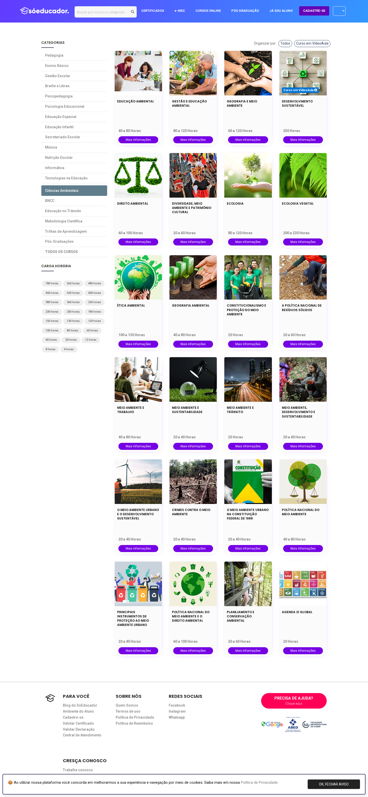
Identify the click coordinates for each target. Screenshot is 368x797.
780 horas (52, 283)
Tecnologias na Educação (66, 178)
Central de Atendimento (82, 735)
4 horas (69, 349)
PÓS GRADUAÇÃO (245, 11)
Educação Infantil (59, 127)
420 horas (73, 293)
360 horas (73, 302)
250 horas (94, 302)
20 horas (71, 339)
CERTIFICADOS (152, 11)
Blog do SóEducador (80, 705)
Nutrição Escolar (59, 158)
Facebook (177, 705)
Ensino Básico (57, 66)
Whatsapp (177, 717)
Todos (285, 43)
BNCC (49, 201)
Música (51, 147)
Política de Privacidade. (259, 782)
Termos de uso (128, 711)
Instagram (177, 711)
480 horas (94, 283)
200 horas (73, 311)
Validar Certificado (78, 723)
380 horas (52, 302)
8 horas (50, 349)
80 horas (72, 330)
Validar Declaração (79, 729)
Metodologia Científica (63, 221)
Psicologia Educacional (64, 106)
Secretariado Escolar (62, 137)
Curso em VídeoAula (312, 43)
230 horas (52, 311)
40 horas (51, 339)
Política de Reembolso (134, 723)
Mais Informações (138, 140)
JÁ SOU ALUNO (281, 11)
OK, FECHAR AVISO (334, 784)
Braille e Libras (57, 86)
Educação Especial (60, 117)
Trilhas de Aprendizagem (66, 231)
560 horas (73, 283)
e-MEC (179, 11)
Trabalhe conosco (78, 770)
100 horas (52, 330)
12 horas (90, 339)
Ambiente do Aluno (78, 711)
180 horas (94, 311)
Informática (54, 168)
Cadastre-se (73, 717)
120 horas (94, 321)
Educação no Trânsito (63, 211)
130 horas (73, 321)
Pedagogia (54, 55)
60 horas (92, 330)
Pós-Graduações (59, 241)
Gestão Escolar (57, 76)
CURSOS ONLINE (208, 11)
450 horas (52, 293)
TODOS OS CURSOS (61, 252)
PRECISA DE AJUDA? (293, 700)
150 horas (52, 321)
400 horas (94, 293)
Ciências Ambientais (62, 191)
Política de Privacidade (135, 717)
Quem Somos (127, 705)
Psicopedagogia (59, 96)
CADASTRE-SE (314, 11)
